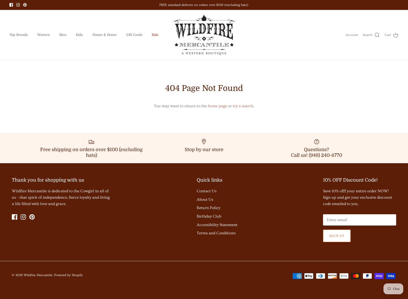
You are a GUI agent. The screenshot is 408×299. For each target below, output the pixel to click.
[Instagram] (18, 5)
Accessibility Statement (217, 224)
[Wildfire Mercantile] (204, 35)
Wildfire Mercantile (38, 275)
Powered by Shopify (68, 275)
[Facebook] (11, 5)
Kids (79, 35)
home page (217, 106)
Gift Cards (134, 35)
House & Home (104, 35)
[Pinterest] (25, 5)
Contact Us (207, 191)
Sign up (336, 236)
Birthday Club (209, 216)
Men (62, 35)
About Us (205, 199)
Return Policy (208, 207)
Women (43, 35)
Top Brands (18, 35)
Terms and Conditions (216, 233)
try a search (243, 106)
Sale (155, 35)
